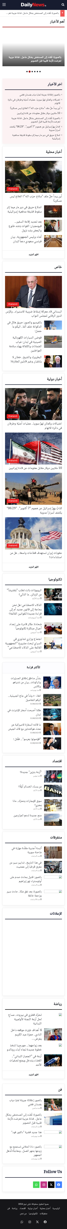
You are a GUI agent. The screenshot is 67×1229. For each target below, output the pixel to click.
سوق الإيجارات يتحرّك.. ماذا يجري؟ (27, 803)
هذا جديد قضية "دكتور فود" (26, 1132)
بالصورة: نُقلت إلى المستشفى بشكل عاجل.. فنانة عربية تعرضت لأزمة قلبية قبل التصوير (35, 59)
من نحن (23, 1214)
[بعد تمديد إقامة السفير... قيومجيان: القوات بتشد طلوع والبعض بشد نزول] (53, 226)
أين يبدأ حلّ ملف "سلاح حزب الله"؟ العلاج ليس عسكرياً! (35, 108)
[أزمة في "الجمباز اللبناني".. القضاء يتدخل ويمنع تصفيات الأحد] (53, 1060)
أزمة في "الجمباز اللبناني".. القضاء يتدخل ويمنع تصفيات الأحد (25, 1061)
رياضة (58, 1004)
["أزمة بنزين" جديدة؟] (53, 776)
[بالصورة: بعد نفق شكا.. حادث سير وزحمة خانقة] (53, 896)
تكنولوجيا (55, 579)
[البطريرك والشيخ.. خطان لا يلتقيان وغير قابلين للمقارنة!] (53, 361)
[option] (33, 48)
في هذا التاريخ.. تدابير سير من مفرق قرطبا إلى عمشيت (25, 864)
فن (60, 1089)
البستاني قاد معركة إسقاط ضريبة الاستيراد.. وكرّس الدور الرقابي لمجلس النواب (34, 314)
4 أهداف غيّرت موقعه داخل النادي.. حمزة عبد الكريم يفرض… (26, 1035)
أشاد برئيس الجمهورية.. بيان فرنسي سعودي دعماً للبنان (26, 239)
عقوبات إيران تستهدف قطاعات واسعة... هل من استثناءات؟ (36, 555)
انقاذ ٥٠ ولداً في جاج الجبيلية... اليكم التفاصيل (24, 698)
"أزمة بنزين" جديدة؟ (31, 772)
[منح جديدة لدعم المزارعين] (53, 820)
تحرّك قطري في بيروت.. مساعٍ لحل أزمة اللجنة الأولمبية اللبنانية (25, 1019)
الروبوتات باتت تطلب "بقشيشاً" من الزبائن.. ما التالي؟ (24, 592)
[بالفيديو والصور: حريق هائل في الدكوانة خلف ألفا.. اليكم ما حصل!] (53, 325)
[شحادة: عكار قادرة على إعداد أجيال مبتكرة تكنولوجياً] (53, 628)
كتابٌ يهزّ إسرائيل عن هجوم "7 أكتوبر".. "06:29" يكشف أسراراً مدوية (34, 128)
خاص (58, 267)
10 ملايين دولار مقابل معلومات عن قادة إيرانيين (38, 113)
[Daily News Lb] (33, 5)
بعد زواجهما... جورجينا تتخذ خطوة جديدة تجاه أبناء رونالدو (24, 1048)
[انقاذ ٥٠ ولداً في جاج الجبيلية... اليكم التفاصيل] (52, 700)
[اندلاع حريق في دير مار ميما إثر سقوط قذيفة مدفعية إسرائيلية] (53, 211)
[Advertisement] (33, 957)
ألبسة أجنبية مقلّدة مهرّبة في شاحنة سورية (27, 850)
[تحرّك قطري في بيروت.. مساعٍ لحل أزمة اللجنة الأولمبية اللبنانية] (60, 1014)
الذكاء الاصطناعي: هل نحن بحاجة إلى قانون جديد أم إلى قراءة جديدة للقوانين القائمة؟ (25, 609)
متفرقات (56, 837)
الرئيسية (56, 1208)
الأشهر (33, 667)
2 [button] (37, 71)
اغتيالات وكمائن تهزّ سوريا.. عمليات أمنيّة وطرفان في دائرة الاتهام (34, 102)
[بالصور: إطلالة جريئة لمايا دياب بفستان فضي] (53, 1105)
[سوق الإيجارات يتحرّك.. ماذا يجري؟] (53, 805)
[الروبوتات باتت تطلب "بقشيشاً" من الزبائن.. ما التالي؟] (53, 594)
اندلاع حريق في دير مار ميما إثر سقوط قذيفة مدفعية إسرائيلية (36, 137)
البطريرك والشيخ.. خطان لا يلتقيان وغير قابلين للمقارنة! (26, 359)
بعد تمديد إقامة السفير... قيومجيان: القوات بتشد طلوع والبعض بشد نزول (25, 226)
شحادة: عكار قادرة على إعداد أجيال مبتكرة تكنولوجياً (25, 626)
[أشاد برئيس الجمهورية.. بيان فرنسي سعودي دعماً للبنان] (53, 241)
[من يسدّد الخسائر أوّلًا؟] (53, 791)
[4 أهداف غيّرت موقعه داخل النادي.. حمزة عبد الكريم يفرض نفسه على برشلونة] (53, 1034)
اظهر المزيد (34, 255)
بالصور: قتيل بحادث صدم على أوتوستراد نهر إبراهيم (26, 879)
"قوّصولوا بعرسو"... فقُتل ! (27, 739)
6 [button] (27, 71)
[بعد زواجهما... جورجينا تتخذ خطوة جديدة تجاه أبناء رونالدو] (60, 1045)
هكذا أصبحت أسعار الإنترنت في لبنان (24, 712)
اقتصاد (57, 761)
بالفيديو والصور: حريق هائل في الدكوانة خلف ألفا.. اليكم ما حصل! (24, 327)
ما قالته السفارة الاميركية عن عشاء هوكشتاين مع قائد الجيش (24, 726)
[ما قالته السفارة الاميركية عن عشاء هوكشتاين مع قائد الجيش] (52, 729)
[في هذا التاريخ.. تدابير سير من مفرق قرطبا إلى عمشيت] (53, 867)
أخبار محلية (54, 152)
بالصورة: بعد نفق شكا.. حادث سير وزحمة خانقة (24, 893)
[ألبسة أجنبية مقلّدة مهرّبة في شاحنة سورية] (53, 852)
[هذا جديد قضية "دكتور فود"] (53, 1136)
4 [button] (32, 71)
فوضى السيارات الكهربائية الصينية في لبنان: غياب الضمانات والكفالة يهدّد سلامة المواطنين (25, 344)
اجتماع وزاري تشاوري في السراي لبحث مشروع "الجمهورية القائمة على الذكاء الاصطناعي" (23, 643)
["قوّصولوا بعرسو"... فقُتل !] (52, 743)
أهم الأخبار (57, 22)
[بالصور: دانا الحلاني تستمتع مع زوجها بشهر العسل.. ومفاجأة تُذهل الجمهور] (53, 1151)
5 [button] (30, 72)
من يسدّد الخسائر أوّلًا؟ (30, 786)
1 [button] (40, 71)
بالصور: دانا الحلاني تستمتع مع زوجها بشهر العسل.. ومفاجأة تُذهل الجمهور (24, 1150)
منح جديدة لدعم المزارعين (27, 815)
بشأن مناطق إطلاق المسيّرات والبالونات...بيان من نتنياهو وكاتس (26, 682)
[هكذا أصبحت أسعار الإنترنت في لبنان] (52, 714)
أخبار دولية (54, 379)
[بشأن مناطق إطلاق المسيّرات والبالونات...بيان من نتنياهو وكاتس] (52, 683)
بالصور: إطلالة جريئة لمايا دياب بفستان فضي (40, 95)
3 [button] (34, 71)
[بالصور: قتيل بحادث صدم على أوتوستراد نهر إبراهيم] (53, 881)
